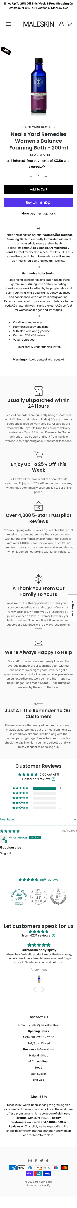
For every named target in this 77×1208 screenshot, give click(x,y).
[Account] (61, 24)
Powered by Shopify (38, 1185)
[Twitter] (41, 1160)
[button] (21, 788)
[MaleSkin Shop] (38, 24)
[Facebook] (36, 1160)
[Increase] (46, 176)
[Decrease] (31, 176)
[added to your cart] (69, 24)
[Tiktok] (47, 1160)
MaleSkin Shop (43, 1181)
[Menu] (8, 24)
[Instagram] (30, 1160)
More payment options (38, 213)
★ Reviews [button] (73, 608)
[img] (10, 831)
